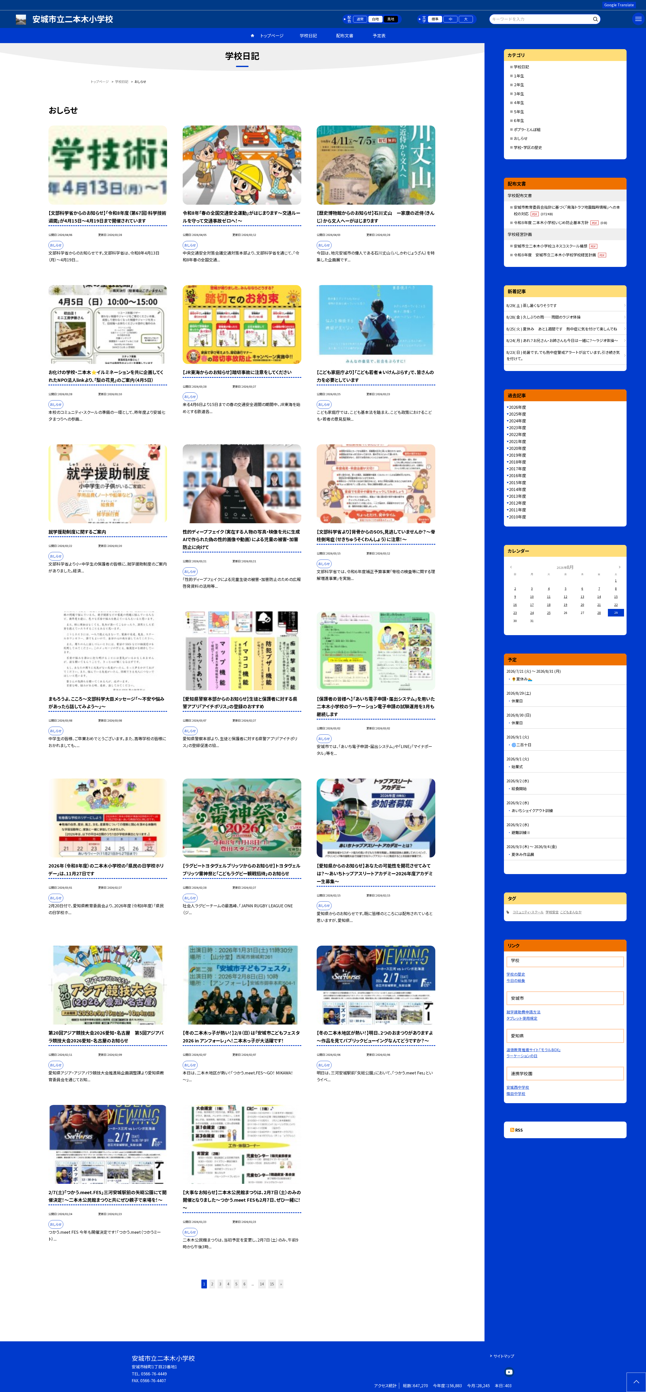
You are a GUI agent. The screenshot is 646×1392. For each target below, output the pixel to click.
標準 (435, 18)
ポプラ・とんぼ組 (527, 129)
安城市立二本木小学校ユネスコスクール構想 (555, 246)
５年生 (519, 111)
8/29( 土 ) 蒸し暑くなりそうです (531, 305)
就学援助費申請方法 (523, 1011)
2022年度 (517, 434)
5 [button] (236, 1283)
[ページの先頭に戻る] (636, 1382)
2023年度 (517, 427)
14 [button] (262, 1283)
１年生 (519, 75)
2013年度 (517, 496)
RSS (519, 1130)
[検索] (596, 18)
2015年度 (517, 482)
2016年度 (517, 475)
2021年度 (517, 441)
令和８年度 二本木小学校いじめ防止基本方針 (560, 222)
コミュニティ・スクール (528, 912)
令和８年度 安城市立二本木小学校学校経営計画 (559, 254)
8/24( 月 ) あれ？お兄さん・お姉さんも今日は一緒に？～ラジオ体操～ (562, 340)
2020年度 (517, 448)
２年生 (519, 84)
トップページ (272, 35)
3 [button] (220, 1283)
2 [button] (212, 1283)
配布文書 (344, 35)
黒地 (390, 18)
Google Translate (619, 4)
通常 (360, 18)
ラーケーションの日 (521, 1055)
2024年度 (517, 421)
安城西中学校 (517, 1087)
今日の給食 (515, 980)
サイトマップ (503, 1356)
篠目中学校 (515, 1093)
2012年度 (517, 503)
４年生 (519, 102)
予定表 (379, 35)
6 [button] (245, 1283)
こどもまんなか (571, 912)
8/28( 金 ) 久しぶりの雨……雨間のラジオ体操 (543, 317)
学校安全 (552, 912)
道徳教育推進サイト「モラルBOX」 (533, 1049)
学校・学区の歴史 (528, 147)
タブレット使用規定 (521, 1018)
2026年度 (517, 407)
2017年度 (517, 469)
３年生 (519, 93)
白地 (375, 18)
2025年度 (517, 414)
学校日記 (308, 35)
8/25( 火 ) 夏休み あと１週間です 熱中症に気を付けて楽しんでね (561, 328)
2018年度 (517, 462)
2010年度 (517, 517)
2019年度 (517, 455)
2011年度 (517, 510)
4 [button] (228, 1283)
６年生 (519, 120)
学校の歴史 (515, 974)
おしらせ (520, 138)
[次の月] (619, 567)
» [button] (281, 1283)
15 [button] (272, 1283)
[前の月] (511, 567)
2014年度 (517, 489)
